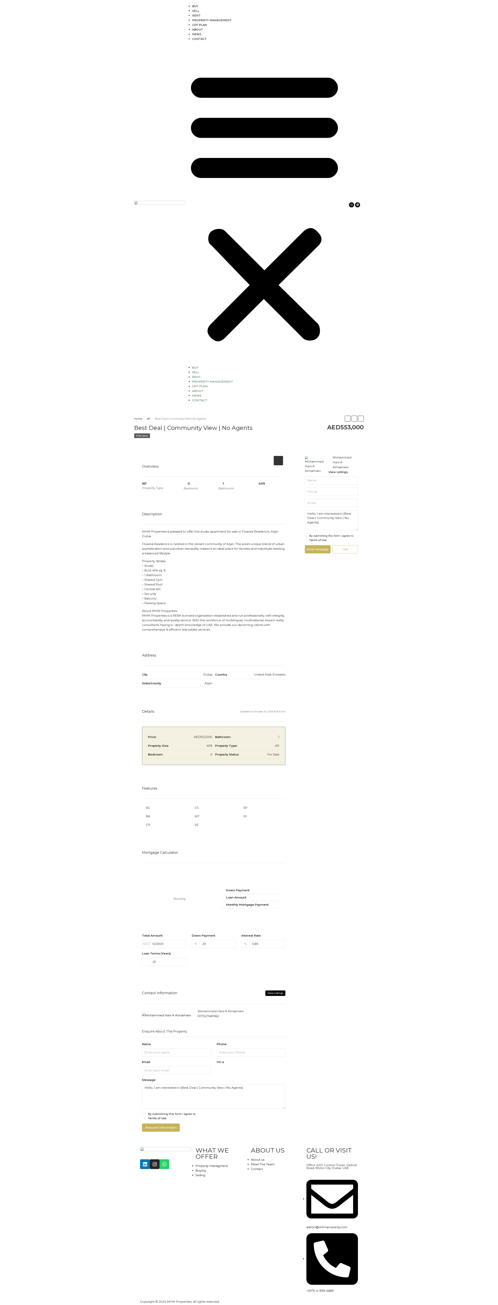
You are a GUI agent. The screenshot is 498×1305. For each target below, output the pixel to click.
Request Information (161, 1127)
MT (197, 816)
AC (148, 808)
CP (148, 825)
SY (245, 816)
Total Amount (152, 935)
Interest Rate (251, 935)
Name (146, 1044)
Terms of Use (157, 1118)
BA (148, 816)
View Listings (275, 993)
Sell (195, 11)
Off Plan (199, 25)
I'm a (220, 1062)
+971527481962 (208, 1016)
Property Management (211, 20)
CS (197, 808)
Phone (222, 1044)
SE (196, 825)
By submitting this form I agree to (172, 1116)
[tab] (278, 460)
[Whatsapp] (164, 1164)
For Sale (142, 435)
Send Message (317, 549)
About (197, 29)
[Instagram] (351, 204)
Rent (196, 15)
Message (149, 1080)
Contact (199, 39)
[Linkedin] (357, 204)
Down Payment (203, 935)
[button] (264, 204)
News (196, 34)
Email (146, 1062)
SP (245, 808)
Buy (195, 6)
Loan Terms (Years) (156, 953)
